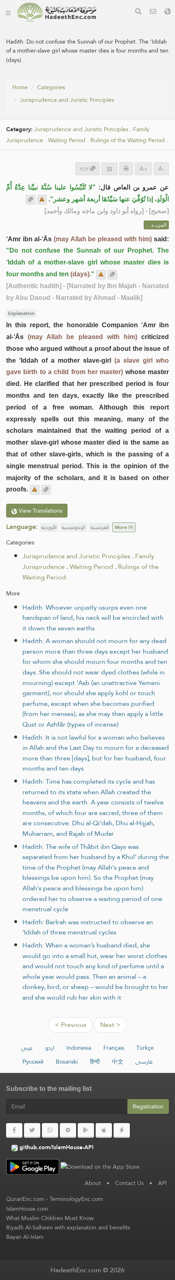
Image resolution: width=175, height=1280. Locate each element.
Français (113, 1047)
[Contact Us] (153, 12)
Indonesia (78, 1047)
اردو (49, 1047)
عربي (27, 1047)
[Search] (138, 12)
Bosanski (67, 1061)
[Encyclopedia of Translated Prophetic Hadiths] (56, 12)
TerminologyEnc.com (76, 1199)
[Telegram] (68, 1130)
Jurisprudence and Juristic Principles (67, 100)
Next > (110, 1025)
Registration (148, 1106)
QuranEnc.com (25, 1199)
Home (20, 87)
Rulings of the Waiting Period (127, 140)
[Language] (167, 12)
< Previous (70, 1025)
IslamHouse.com (27, 1208)
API (162, 1183)
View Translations (39, 510)
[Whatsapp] (50, 1130)
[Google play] (86, 1130)
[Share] (109, 169)
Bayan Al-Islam (25, 1237)
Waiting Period (66, 140)
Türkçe (145, 1047)
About (93, 1183)
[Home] (8, 12)
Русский (33, 1061)
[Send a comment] (42, 200)
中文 (117, 1061)
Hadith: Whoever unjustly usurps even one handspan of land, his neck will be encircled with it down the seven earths (93, 617)
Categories (51, 87)
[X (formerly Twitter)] (32, 1130)
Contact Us (129, 1183)
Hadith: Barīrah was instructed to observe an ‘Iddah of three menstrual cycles (87, 927)
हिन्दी (95, 1061)
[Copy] (30, 200)
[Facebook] (14, 1130)
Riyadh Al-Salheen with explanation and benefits (68, 1227)
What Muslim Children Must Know (50, 1218)
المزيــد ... (156, 225)
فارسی (144, 1061)
